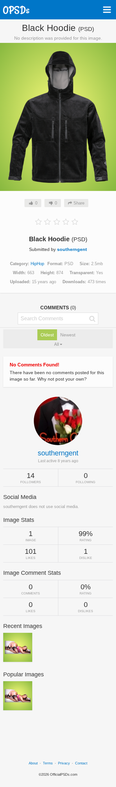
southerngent (72, 249)
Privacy (64, 763)
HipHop (37, 263)
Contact (81, 763)
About (33, 763)
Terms (48, 763)
